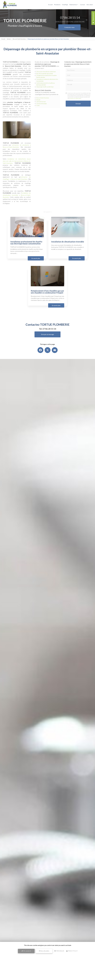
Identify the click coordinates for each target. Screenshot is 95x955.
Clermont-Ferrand (41, 101)
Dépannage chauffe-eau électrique (45, 87)
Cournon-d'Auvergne (41, 103)
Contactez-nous (69, 27)
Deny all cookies (44, 951)
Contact (82, 4)
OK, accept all (27, 951)
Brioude (38, 100)
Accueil (50, 4)
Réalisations (73, 4)
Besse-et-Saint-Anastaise (19, 39)
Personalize (60, 951)
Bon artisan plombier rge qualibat (44, 73)
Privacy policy (73, 951)
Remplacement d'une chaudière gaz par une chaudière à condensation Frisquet (47, 292)
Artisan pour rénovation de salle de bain (46, 71)
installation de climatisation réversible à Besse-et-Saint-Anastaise (17, 195)
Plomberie (57, 4)
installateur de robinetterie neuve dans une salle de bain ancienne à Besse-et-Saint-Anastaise (17, 161)
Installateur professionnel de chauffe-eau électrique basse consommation (26, 242)
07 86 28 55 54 (70, 17)
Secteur (9, 39)
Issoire (38, 105)
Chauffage (65, 4)
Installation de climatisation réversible (67, 241)
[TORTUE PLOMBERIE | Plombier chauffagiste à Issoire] (10, 4)
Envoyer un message (47, 334)
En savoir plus (35, 258)
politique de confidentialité (75, 98)
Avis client (90, 4)
